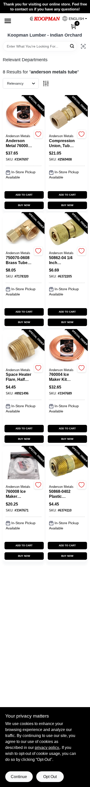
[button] (73, 18)
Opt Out (50, 777)
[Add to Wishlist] (38, 134)
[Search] (72, 46)
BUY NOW (24, 205)
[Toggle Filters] (46, 83)
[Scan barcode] (83, 46)
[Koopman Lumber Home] (45, 19)
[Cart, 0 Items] (73, 26)
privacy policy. (47, 747)
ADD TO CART (24, 194)
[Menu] (7, 21)
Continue (19, 777)
